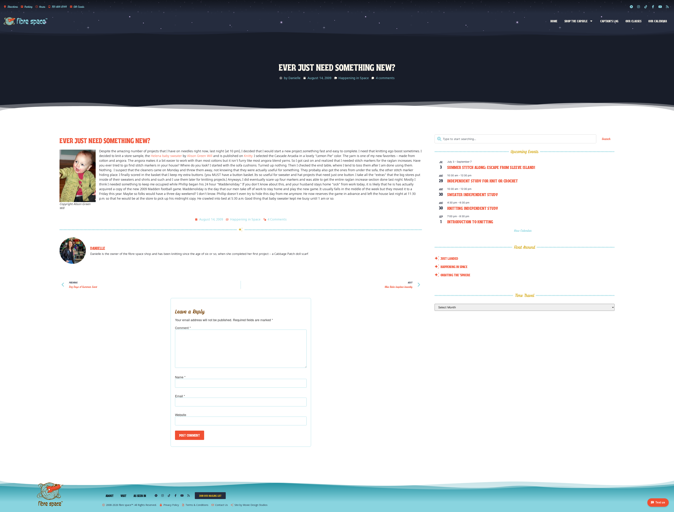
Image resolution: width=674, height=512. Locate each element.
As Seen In (140, 495)
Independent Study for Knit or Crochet (482, 180)
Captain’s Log (609, 21)
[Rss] (667, 7)
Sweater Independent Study (472, 194)
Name (180, 377)
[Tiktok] (646, 7)
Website (180, 414)
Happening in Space (353, 78)
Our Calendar (657, 21)
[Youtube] (660, 7)
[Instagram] (638, 7)
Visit (124, 495)
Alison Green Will (199, 156)
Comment (183, 327)
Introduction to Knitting (470, 221)
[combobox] (515, 138)
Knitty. (248, 156)
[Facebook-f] (653, 7)
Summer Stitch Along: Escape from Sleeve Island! (491, 167)
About (110, 495)
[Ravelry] (631, 7)
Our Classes (634, 21)
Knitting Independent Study (472, 208)
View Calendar (523, 231)
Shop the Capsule (576, 21)
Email (180, 395)
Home (553, 21)
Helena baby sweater (166, 156)
